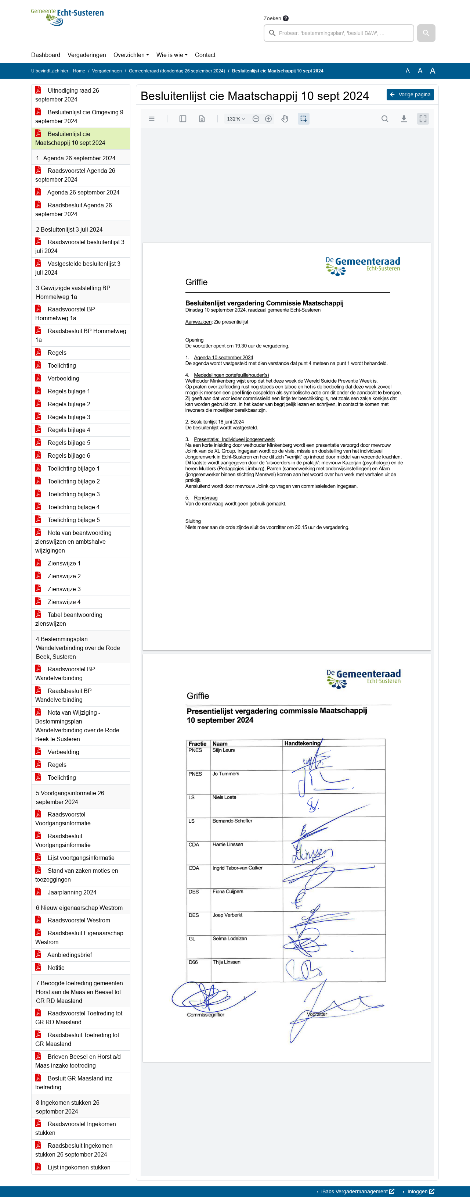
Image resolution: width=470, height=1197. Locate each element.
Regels (56, 353)
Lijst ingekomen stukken (78, 1167)
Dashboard (45, 55)
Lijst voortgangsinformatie (80, 858)
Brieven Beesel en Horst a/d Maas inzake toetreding (78, 1061)
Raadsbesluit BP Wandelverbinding (63, 695)
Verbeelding (62, 378)
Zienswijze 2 (63, 576)
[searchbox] (339, 33)
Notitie (55, 968)
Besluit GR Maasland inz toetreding (73, 1082)
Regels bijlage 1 (68, 391)
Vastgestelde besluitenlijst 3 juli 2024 (77, 268)
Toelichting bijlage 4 (73, 507)
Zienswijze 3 (63, 589)
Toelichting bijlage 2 (73, 481)
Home (79, 71)
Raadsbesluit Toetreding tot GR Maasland (77, 1039)
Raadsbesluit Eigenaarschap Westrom (79, 937)
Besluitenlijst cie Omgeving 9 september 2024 (79, 116)
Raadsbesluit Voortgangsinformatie (63, 840)
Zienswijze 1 (63, 563)
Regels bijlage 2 (68, 404)
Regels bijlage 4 (68, 430)
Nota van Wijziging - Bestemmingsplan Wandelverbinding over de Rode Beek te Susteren (77, 726)
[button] (426, 33)
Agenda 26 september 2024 (83, 192)
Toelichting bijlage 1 (73, 468)
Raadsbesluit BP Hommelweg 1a (80, 335)
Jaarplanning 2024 (71, 892)
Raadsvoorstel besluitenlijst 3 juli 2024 (79, 246)
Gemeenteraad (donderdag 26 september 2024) (177, 71)
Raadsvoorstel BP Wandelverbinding (65, 673)
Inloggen (417, 1191)
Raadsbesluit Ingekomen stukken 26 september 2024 (74, 1150)
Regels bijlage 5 (68, 443)
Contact (205, 55)
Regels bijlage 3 (68, 417)
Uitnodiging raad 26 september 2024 (67, 95)
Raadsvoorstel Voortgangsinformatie (63, 818)
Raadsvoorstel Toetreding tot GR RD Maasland (78, 1017)
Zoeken (272, 18)
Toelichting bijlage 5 (73, 520)
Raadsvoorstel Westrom (78, 920)
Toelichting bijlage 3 (73, 494)
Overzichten (129, 55)
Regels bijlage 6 (68, 456)
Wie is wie (169, 55)
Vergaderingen (87, 55)
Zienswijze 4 (63, 602)
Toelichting (61, 365)
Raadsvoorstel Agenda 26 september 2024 (75, 175)
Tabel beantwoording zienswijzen (68, 619)
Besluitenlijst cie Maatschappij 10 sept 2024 (70, 138)
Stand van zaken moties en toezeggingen (76, 875)
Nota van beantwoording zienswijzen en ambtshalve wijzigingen (73, 542)
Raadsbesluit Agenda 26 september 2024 (73, 209)
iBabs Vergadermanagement (354, 1191)
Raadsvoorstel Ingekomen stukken (75, 1128)
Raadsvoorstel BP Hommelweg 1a (65, 313)
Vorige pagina (414, 94)
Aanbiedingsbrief (69, 955)
